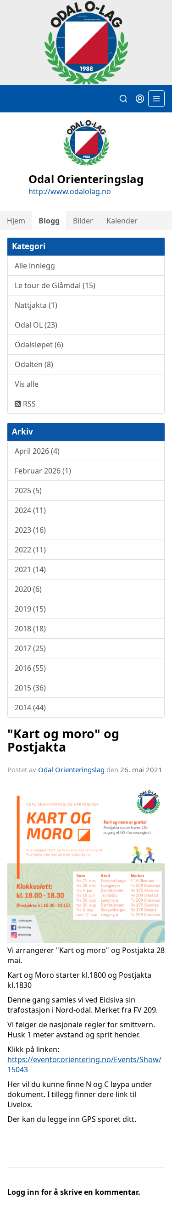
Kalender (122, 221)
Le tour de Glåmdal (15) (55, 285)
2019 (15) (30, 609)
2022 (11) (30, 550)
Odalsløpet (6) (39, 345)
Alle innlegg (35, 266)
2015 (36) (30, 688)
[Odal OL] (86, 42)
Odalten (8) (34, 364)
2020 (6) (28, 589)
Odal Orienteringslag (71, 769)
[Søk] (123, 98)
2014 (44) (30, 707)
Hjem (16, 221)
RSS (28, 404)
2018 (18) (30, 629)
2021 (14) (30, 569)
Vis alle (27, 384)
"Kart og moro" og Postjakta (63, 740)
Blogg (49, 221)
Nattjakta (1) (36, 305)
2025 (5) (28, 490)
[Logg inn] (140, 98)
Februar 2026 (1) (43, 471)
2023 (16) (30, 530)
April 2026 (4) (37, 451)
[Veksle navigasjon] (156, 98)
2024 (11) (30, 510)
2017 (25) (30, 648)
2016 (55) (30, 668)
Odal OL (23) (36, 325)
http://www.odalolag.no (69, 191)
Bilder (83, 221)
